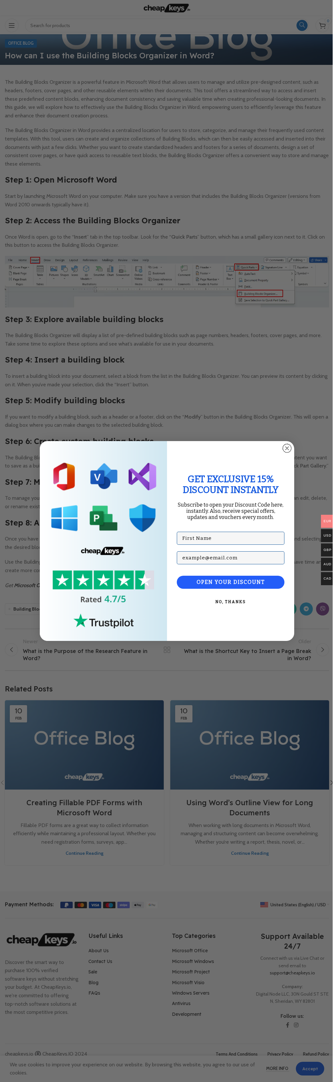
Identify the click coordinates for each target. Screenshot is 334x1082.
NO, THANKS (230, 602)
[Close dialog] (287, 448)
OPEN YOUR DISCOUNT (231, 582)
